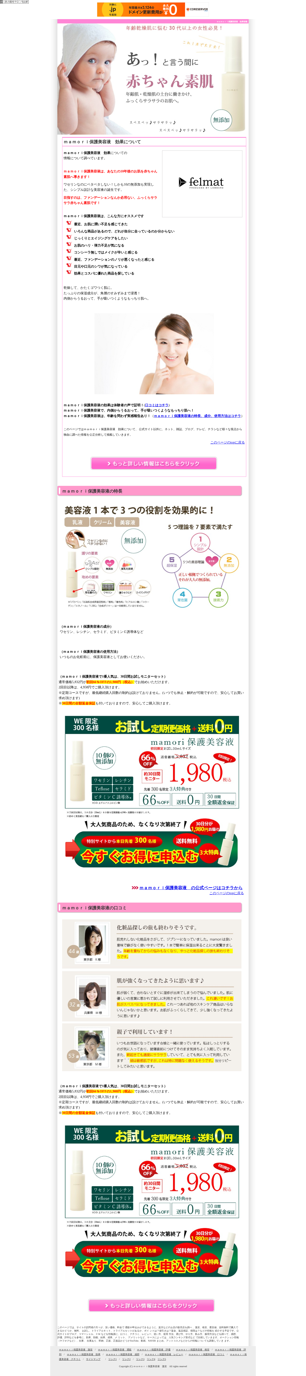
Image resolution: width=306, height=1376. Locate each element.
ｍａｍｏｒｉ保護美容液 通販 (114, 1349)
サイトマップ (93, 1359)
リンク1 (112, 1359)
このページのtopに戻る (227, 442)
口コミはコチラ (157, 405)
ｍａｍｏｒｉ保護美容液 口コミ (206, 1354)
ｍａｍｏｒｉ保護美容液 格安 (192, 1349)
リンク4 (151, 1359)
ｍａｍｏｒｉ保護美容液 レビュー (164, 1354)
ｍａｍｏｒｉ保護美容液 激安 (76, 1349)
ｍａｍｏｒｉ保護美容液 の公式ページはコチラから (191, 887)
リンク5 (162, 1359)
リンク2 (126, 1359)
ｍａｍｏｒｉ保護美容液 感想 (122, 1354)
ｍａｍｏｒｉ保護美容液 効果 (83, 1354)
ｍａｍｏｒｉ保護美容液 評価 (153, 1349)
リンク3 (140, 1359)
